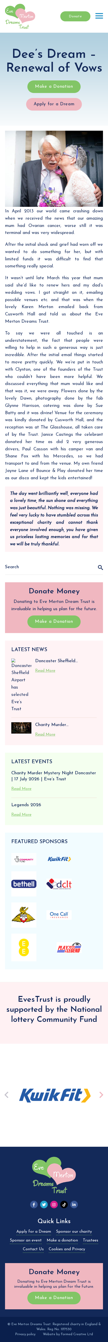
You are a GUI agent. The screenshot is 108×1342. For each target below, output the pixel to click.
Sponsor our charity (74, 1232)
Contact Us (33, 1249)
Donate (75, 16)
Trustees (90, 1240)
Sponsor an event (26, 1240)
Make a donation (62, 1240)
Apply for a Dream (54, 104)
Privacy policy (25, 1334)
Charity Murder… (52, 725)
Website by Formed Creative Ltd (68, 1334)
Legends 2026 (26, 805)
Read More (45, 671)
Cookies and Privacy (67, 1249)
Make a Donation (54, 86)
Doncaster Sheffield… (56, 661)
